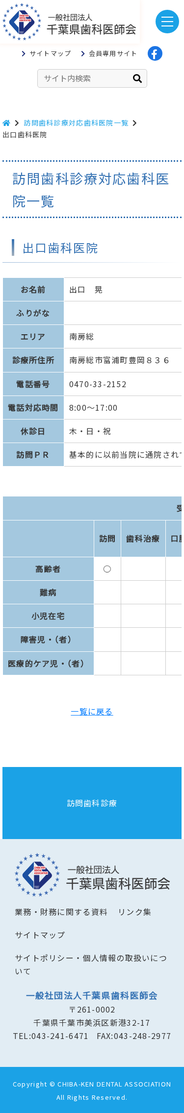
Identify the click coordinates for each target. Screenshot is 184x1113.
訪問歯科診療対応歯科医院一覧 (76, 122)
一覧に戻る (92, 711)
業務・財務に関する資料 (61, 911)
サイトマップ (50, 53)
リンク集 (135, 911)
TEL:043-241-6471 (51, 1035)
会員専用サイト (113, 53)
